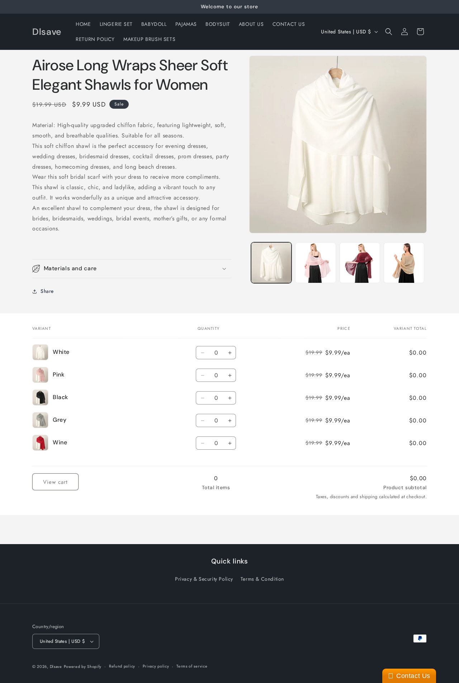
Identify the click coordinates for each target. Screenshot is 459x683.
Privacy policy (156, 666)
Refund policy (122, 666)
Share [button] (47, 291)
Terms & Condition (262, 579)
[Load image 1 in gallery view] (271, 262)
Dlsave (56, 666)
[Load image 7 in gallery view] (360, 262)
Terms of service (191, 666)
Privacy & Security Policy (204, 579)
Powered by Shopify (83, 666)
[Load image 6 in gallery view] (315, 262)
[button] (389, 31)
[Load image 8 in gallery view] (404, 262)
